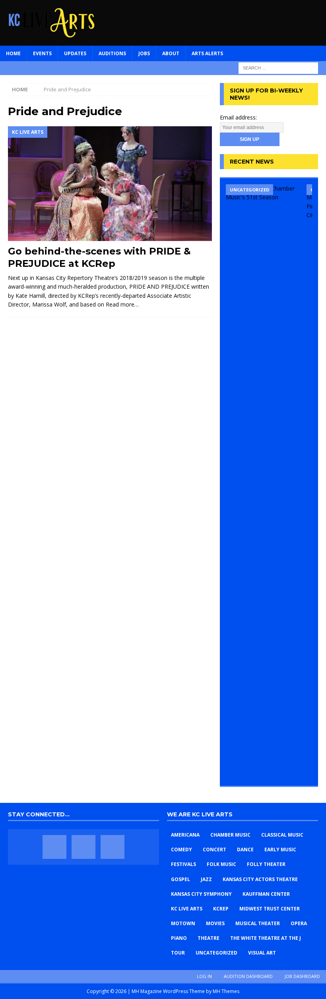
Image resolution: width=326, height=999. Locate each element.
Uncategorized (216, 952)
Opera (299, 923)
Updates (75, 53)
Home (13, 53)
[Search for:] (278, 67)
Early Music (280, 849)
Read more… (122, 304)
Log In (204, 976)
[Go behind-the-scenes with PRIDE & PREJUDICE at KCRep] (110, 183)
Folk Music (221, 864)
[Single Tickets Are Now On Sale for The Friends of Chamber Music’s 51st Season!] (263, 482)
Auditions (112, 53)
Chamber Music (230, 834)
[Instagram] (112, 847)
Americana (185, 834)
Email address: (238, 117)
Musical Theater (257, 923)
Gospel (180, 879)
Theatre (208, 938)
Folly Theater (266, 864)
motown (183, 923)
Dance (245, 849)
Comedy (181, 849)
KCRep (221, 908)
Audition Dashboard (248, 976)
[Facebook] (54, 847)
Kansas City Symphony (201, 894)
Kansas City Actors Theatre (260, 879)
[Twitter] (83, 847)
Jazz (206, 879)
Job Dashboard (302, 976)
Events (42, 53)
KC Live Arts (186, 908)
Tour (178, 952)
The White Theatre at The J (265, 938)
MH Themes (226, 991)
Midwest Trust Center (269, 908)
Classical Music (282, 834)
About (170, 53)
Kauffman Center (266, 894)
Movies (215, 923)
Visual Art (262, 952)
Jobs (144, 53)
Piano (179, 938)
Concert (214, 849)
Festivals (183, 864)
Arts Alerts (207, 53)
